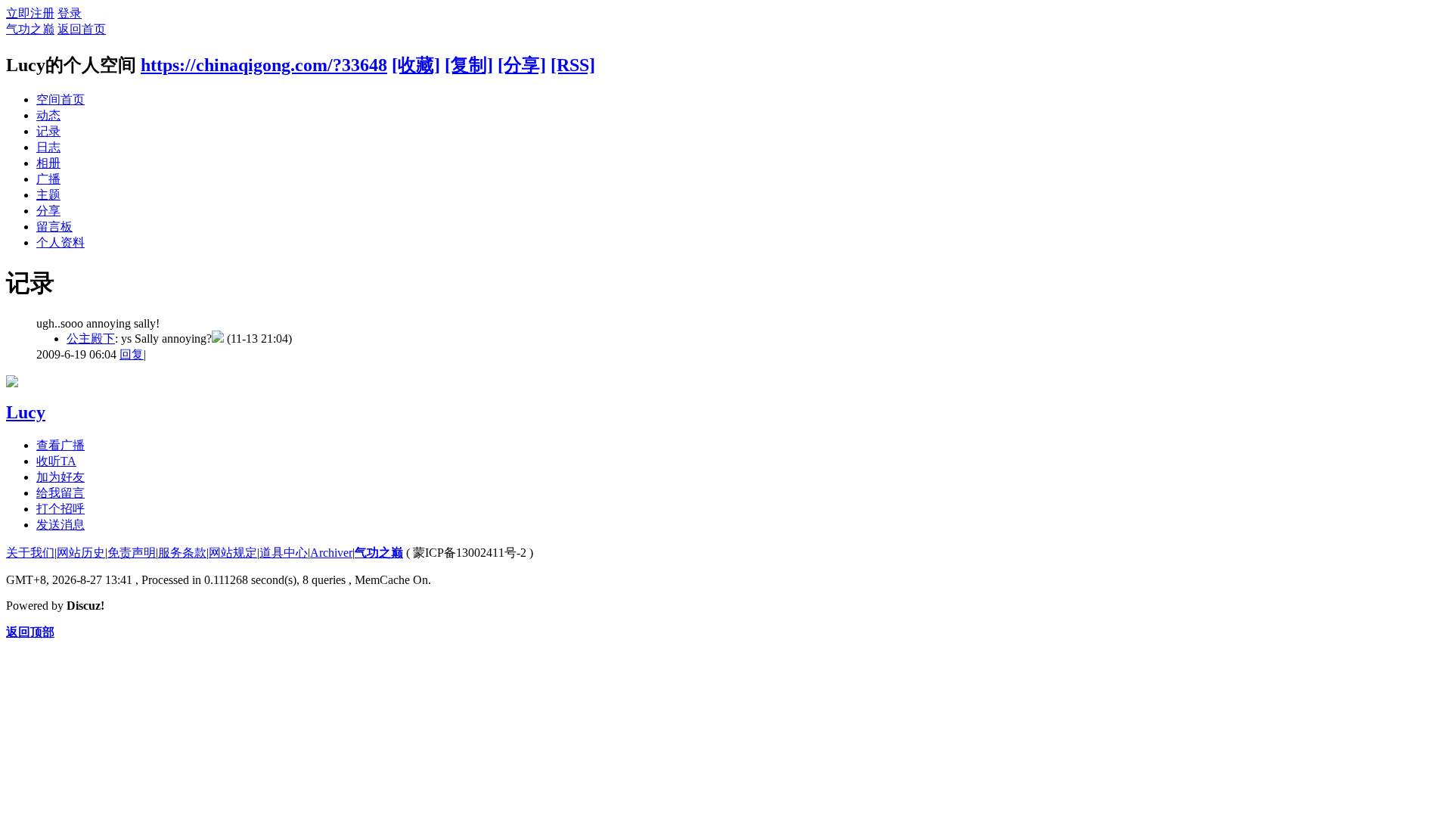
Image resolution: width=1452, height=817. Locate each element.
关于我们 (30, 552)
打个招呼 (60, 508)
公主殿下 (91, 338)
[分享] (522, 65)
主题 (48, 194)
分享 (48, 210)
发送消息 (60, 524)
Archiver (331, 552)
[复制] (469, 65)
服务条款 (182, 552)
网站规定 (233, 552)
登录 (69, 13)
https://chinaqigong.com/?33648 (264, 65)
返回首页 (81, 29)
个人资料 (60, 242)
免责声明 (131, 552)
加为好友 (60, 477)
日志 (48, 147)
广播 (48, 178)
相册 (48, 163)
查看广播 (60, 445)
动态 (48, 115)
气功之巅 (30, 29)
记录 (48, 131)
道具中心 (283, 552)
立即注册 (30, 13)
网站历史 (81, 552)
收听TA (56, 461)
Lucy (25, 412)
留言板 (54, 226)
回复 (131, 354)
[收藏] (416, 65)
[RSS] (573, 65)
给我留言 (60, 492)
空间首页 (60, 99)
